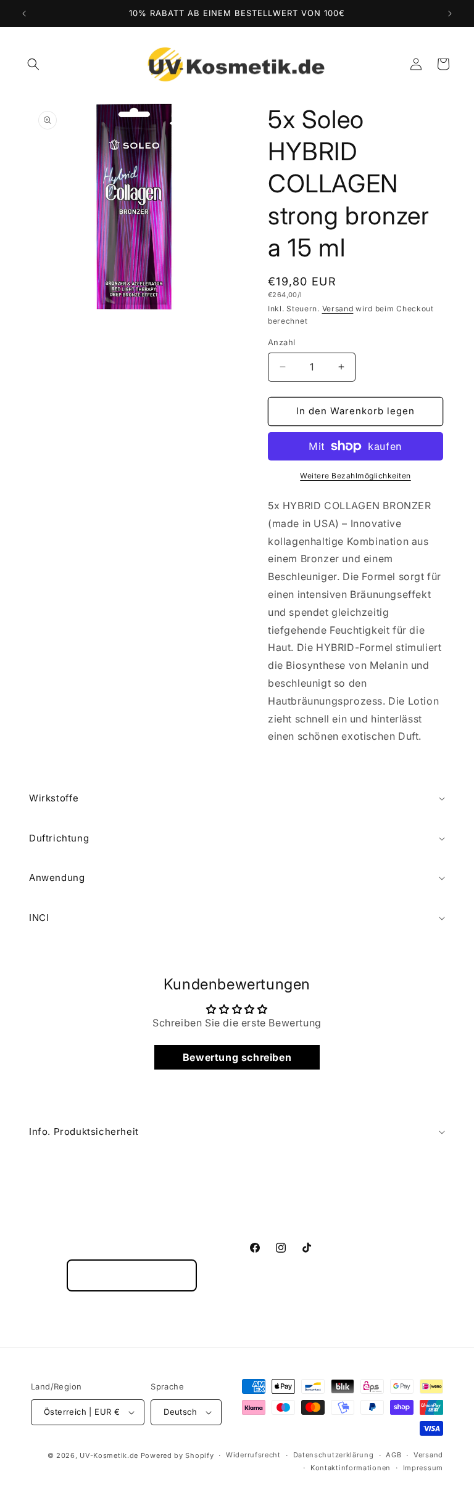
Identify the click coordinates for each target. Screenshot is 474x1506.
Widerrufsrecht (253, 1455)
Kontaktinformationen (350, 1467)
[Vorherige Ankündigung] (24, 13)
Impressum (423, 1467)
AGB (393, 1455)
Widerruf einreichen (131, 1275)
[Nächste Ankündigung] (450, 13)
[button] (33, 64)
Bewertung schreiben (237, 1057)
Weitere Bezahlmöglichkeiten (355, 475)
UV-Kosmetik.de (109, 1455)
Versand (338, 308)
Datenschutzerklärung (333, 1455)
